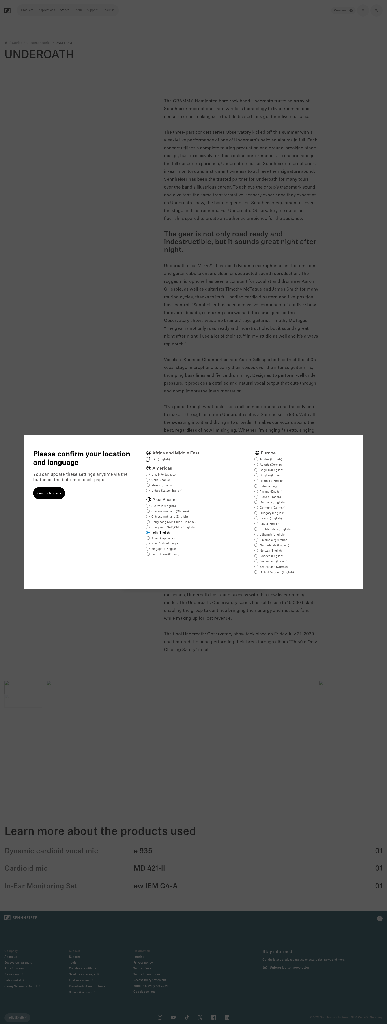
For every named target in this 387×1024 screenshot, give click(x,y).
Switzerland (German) (274, 567)
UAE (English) (160, 459)
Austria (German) (271, 464)
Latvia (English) (270, 524)
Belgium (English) (271, 470)
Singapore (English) (164, 549)
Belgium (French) (271, 475)
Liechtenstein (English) (275, 529)
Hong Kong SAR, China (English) (173, 527)
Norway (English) (271, 550)
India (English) (161, 532)
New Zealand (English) (166, 543)
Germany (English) (272, 502)
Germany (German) (272, 507)
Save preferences (49, 493)
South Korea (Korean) (165, 554)
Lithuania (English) (272, 534)
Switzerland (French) (273, 561)
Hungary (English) (272, 513)
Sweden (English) (271, 556)
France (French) (270, 497)
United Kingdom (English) (277, 572)
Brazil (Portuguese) (163, 474)
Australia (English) (163, 506)
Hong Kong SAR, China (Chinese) (173, 522)
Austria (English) (271, 459)
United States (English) (166, 490)
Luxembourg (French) (274, 540)
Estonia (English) (271, 486)
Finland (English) (271, 491)
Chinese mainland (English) (169, 516)
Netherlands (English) (274, 545)
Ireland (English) (271, 518)
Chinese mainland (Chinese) (170, 511)
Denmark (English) (272, 481)
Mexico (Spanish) (162, 485)
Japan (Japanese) (163, 538)
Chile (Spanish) (161, 480)
